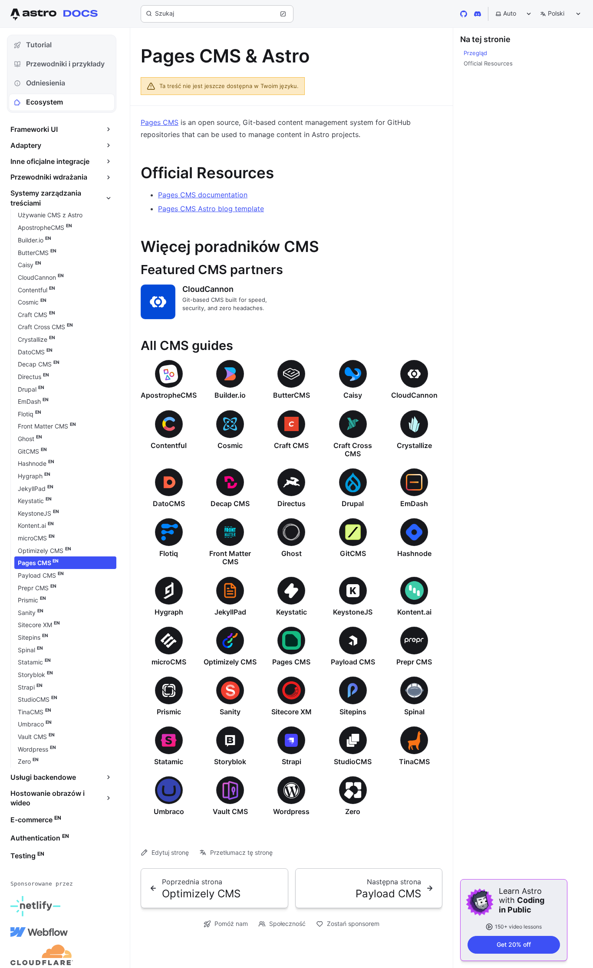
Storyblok (230, 761)
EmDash (414, 503)
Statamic (168, 761)
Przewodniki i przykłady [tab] (65, 63)
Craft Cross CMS (352, 449)
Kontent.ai (414, 612)
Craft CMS (291, 445)
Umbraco (169, 811)
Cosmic (230, 445)
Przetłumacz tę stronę (241, 852)
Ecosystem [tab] (44, 102)
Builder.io (230, 395)
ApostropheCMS (169, 395)
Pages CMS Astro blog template (211, 208)
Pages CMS (159, 122)
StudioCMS (353, 761)
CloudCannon (208, 289)
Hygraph (169, 612)
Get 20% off (514, 944)
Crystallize (414, 445)
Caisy (352, 395)
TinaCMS (414, 761)
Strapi (291, 761)
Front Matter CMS (230, 557)
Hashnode (414, 553)
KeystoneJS (352, 612)
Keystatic (291, 612)
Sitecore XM (291, 711)
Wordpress (291, 811)
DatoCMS (169, 503)
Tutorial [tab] (39, 44)
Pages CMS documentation (202, 194)
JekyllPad (230, 612)
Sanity (230, 711)
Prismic (169, 711)
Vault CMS (230, 811)
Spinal (414, 711)
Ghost (291, 553)
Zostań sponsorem (353, 923)
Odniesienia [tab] (45, 82)
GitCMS (353, 553)
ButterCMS (291, 395)
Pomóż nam (231, 923)
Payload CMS (353, 661)
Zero (352, 811)
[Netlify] (35, 906)
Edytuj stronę (170, 852)
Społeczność (287, 923)
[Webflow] (39, 932)
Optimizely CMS (230, 661)
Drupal (353, 503)
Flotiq (168, 553)
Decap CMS (230, 503)
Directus (291, 503)
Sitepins (352, 711)
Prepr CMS (414, 661)
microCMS (169, 661)
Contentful (169, 445)
